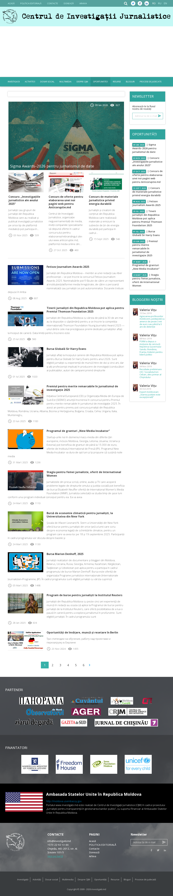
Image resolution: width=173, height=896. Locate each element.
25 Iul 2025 (16, 339)
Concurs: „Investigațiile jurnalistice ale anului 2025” (24, 200)
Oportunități (100, 81)
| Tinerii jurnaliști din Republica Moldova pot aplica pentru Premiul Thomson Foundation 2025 (147, 218)
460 (73, 250)
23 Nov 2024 (56, 648)
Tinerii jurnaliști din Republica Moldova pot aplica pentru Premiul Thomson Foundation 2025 (85, 309)
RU (159, 3)
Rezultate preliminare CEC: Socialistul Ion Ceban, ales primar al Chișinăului (151, 373)
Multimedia (65, 81)
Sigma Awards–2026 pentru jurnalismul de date (52, 165)
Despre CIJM (82, 81)
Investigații (14, 81)
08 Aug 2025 (17, 298)
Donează (69, 3)
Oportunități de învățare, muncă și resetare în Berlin (82, 632)
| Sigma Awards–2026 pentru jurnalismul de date (144, 148)
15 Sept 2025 (98, 239)
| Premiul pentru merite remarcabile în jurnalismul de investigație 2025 (145, 248)
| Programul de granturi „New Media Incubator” (146, 265)
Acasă (11, 3)
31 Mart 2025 (18, 462)
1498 (35, 585)
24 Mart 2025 (18, 503)
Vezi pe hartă (55, 856)
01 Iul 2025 (16, 376)
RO (154, 3)
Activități (30, 81)
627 (115, 105)
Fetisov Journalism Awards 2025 (68, 267)
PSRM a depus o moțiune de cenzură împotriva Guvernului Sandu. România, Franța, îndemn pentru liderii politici (151, 348)
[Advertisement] (86, 51)
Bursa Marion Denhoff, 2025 (65, 554)
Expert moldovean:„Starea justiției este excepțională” (150, 395)
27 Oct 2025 (58, 250)
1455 (73, 648)
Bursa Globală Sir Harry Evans (66, 349)
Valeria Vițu (148, 310)
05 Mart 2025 (18, 585)
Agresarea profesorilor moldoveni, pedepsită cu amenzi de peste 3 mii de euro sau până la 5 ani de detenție (152, 321)
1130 (35, 544)
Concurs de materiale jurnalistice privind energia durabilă (103, 200)
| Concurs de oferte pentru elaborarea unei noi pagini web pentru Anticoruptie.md (147, 177)
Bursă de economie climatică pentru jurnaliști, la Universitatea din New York (80, 514)
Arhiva (83, 3)
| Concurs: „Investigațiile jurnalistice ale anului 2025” (147, 161)
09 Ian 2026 (99, 105)
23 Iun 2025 (17, 421)
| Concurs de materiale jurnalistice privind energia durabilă (146, 191)
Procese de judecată (151, 81)
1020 (32, 376)
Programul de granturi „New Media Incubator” (78, 431)
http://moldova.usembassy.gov (64, 801)
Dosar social (47, 81)
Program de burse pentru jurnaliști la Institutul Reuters (84, 595)
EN (165, 3)
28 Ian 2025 (17, 622)
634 (32, 622)
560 (31, 339)
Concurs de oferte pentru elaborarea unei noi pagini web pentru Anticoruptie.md (66, 202)
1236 (35, 462)
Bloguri (130, 81)
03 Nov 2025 (17, 235)
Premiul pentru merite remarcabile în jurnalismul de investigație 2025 (82, 388)
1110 (35, 503)
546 (115, 239)
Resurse (117, 81)
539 (34, 235)
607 (33, 298)
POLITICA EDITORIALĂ (30, 3)
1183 (33, 421)
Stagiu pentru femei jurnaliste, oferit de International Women (84, 473)
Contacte (52, 3)
